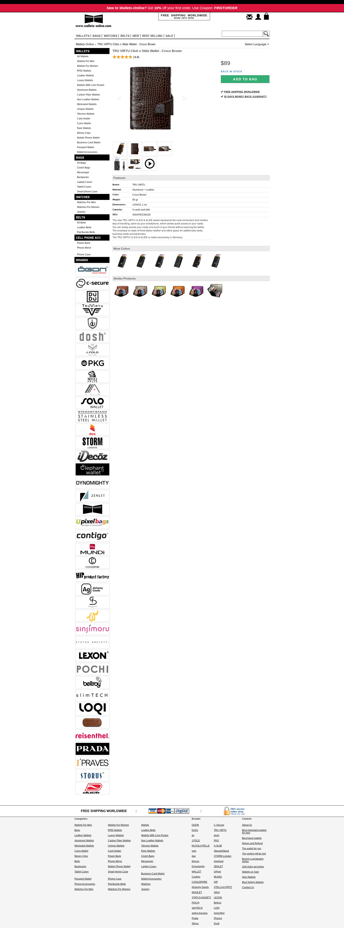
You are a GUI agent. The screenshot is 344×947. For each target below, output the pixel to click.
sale (169, 36)
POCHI (195, 902)
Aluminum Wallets (87, 90)
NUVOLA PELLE (201, 845)
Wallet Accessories (87, 152)
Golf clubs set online (253, 866)
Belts (80, 217)
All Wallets (82, 56)
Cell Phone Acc (88, 238)
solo (194, 851)
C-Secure (219, 825)
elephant (218, 861)
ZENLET (218, 866)
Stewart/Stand (221, 851)
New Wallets (249, 877)
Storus (195, 923)
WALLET (196, 871)
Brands (82, 260)
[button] (118, 96)
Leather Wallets (85, 75)
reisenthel (219, 913)
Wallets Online (85, 44)
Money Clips (84, 133)
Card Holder (83, 118)
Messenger (83, 172)
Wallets (82, 51)
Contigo (196, 876)
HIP (216, 882)
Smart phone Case (87, 191)
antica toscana (199, 913)
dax (194, 856)
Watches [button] (110, 36)
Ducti (216, 923)
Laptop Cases (84, 182)
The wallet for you (251, 848)
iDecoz (195, 861)
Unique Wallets (85, 109)
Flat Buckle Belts (86, 232)
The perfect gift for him (254, 853)
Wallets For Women (87, 66)
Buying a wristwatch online (253, 860)
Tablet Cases (84, 186)
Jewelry (81, 211)
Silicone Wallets (85, 113)
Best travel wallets (252, 838)
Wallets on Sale (250, 871)
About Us (247, 825)
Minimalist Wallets (87, 104)
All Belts (81, 222)
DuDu (195, 830)
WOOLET (197, 892)
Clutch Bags (83, 167)
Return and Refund (252, 843)
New (136, 36)
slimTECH (197, 908)
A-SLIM (218, 845)
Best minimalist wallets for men (254, 831)
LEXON (218, 897)
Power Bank (83, 243)
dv (193, 835)
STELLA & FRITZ (223, 887)
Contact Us (248, 887)
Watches (83, 197)
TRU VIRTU (138, 184)
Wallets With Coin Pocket (90, 85)
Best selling (152, 36)
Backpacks (83, 177)
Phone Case (84, 254)
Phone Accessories (84, 884)
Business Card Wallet (88, 142)
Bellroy (217, 902)
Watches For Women (88, 207)
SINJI (217, 892)
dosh (216, 835)
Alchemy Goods (200, 887)
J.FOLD (196, 840)
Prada (195, 918)
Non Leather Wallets (88, 99)
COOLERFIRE (199, 882)
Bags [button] (97, 36)
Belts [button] (124, 36)
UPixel (217, 871)
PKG (216, 840)
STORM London (222, 856)
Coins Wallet (84, 123)
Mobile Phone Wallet (88, 137)
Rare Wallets (84, 128)
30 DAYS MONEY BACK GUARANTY (245, 96)
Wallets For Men (86, 61)
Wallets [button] (82, 36)
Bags (80, 157)
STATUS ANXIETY (201, 897)
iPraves (218, 918)
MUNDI (218, 876)
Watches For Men (86, 202)
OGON (195, 825)
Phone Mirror (84, 247)
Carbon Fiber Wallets (88, 94)
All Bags (81, 162)
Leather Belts (84, 227)
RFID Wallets (84, 70)
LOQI (216, 908)
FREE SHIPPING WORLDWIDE (242, 91)
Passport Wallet (85, 147)
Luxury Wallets (85, 80)
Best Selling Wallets (253, 882)
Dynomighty (198, 866)
